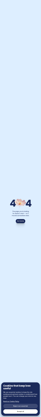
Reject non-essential (20, 406)
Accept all (20, 411)
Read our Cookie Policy (11, 401)
